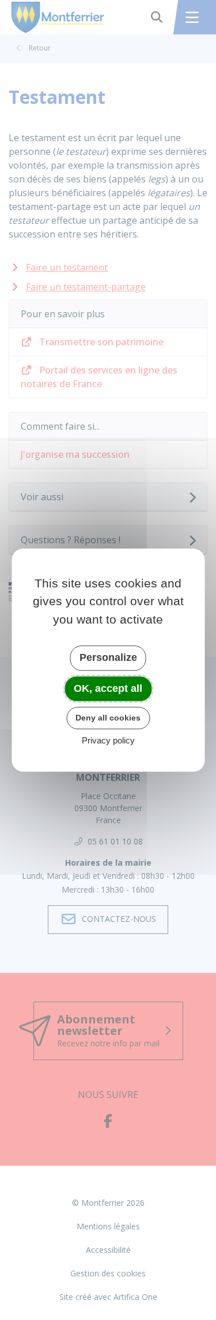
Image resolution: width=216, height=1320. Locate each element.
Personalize (108, 657)
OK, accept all (108, 688)
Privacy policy (108, 740)
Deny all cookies (108, 717)
